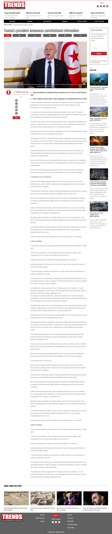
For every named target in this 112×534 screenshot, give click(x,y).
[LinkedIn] (50, 35)
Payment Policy (71, 528)
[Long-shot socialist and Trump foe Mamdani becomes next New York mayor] (95, 498)
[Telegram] (80, 35)
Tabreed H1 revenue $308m (54, 13)
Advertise (70, 515)
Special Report (82, 21)
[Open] (97, 6)
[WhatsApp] (65, 35)
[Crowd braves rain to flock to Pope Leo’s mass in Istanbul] (69, 498)
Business (12, 21)
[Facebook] (101, 6)
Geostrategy (47, 21)
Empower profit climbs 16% (97, 13)
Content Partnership (39, 518)
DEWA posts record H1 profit (33, 13)
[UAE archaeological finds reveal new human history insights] (16, 498)
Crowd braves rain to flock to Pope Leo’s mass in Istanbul (68, 509)
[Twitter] (104, 6)
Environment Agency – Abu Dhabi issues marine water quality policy (99, 89)
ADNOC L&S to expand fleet (75, 13)
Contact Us (56, 515)
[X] (34, 35)
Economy (30, 21)
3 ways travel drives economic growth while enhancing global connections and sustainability (98, 183)
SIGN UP (99, 54)
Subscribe (42, 515)
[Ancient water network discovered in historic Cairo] (42, 498)
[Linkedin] (107, 6)
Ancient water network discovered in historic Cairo (42, 509)
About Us (42, 521)
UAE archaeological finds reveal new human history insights (15, 509)
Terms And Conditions (72, 524)
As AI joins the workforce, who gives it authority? (22, 25)
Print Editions (99, 21)
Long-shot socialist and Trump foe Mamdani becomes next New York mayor (95, 509)
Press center (70, 518)
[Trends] (14, 5)
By (21, 92)
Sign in (102, 3)
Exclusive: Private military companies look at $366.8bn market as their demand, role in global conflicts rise (98, 149)
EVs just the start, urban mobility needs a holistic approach (96, 214)
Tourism (64, 21)
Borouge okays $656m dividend (12, 13)
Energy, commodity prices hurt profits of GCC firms (98, 119)
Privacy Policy (97, 62)
